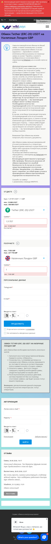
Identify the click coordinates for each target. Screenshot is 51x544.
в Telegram (26, 60)
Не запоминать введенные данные (21, 333)
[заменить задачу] (27, 315)
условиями (30, 329)
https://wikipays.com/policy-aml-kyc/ (18, 6)
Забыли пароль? (41, 437)
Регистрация (8, 437)
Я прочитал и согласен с (21, 329)
